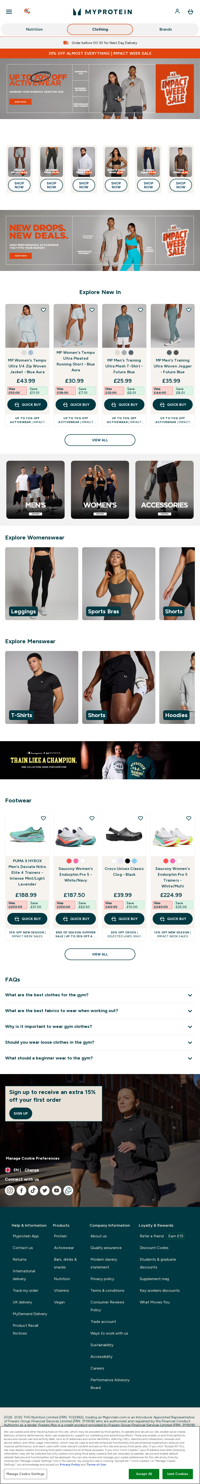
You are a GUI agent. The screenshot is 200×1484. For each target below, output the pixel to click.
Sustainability (101, 1345)
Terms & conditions (107, 1290)
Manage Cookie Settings (25, 1474)
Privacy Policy (70, 1464)
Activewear (64, 1248)
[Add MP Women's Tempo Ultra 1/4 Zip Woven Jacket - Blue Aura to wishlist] (43, 310)
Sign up (21, 1113)
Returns (20, 1259)
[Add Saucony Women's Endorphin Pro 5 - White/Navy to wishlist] (92, 818)
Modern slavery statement (103, 1263)
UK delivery (22, 1302)
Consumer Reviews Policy (107, 1306)
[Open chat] (68, 1190)
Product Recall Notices (25, 1329)
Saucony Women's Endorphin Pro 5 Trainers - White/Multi (172, 877)
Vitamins (61, 1290)
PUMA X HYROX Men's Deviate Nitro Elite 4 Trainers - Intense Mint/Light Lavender (27, 872)
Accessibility (101, 1356)
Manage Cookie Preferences (33, 1158)
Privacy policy (102, 1279)
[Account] (177, 11)
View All (100, 440)
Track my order (25, 1290)
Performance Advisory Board (110, 1384)
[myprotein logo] (102, 11)
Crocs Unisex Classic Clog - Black (124, 872)
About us (98, 1236)
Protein (60, 1236)
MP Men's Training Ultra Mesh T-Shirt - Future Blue (124, 366)
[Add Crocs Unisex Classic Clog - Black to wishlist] (140, 818)
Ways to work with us (109, 1333)
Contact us (23, 1248)
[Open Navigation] (9, 11)
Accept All (144, 1474)
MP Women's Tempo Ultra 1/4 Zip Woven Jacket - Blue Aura (27, 366)
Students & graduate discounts (158, 1263)
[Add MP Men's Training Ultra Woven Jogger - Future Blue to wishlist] (189, 310)
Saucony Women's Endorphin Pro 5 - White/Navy (76, 874)
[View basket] (190, 11)
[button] (23, 352)
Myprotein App (26, 1236)
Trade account (103, 1321)
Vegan (59, 1302)
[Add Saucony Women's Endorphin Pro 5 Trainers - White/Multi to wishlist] (189, 818)
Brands (166, 29)
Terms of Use (96, 1464)
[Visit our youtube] (56, 1190)
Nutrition (34, 29)
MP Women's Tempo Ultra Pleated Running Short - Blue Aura (76, 361)
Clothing (100, 29)
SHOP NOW (19, 185)
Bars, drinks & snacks (65, 1263)
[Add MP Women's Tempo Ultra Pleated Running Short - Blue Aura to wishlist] (92, 310)
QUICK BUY (31, 405)
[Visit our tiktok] (33, 1190)
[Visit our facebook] (21, 1190)
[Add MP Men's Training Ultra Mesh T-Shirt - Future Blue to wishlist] (140, 310)
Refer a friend (161, 1236)
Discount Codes (154, 1248)
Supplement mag (154, 1279)
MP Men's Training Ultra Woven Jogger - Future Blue (173, 366)
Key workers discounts (160, 1290)
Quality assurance (106, 1248)
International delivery (24, 1275)
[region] (100, 584)
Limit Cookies (177, 1474)
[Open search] (27, 11)
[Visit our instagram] (10, 1190)
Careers (97, 1368)
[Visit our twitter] (45, 1190)
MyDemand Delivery (30, 1314)
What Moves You (155, 1302)
